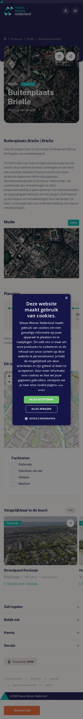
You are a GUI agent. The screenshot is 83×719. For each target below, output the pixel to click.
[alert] (41, 359)
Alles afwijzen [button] (41, 408)
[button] (41, 418)
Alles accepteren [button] (41, 399)
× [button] (66, 298)
